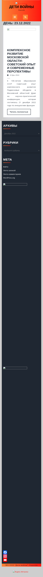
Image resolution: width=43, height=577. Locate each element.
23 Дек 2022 (14, 75)
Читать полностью (20, 113)
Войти (5, 167)
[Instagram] (21, 556)
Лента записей (9, 170)
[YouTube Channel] (21, 560)
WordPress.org (9, 178)
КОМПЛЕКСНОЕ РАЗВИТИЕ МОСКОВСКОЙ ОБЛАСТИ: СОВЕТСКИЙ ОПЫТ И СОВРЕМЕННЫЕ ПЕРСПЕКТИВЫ (21, 60)
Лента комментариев (12, 174)
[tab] (14, 17)
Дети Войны (21, 7)
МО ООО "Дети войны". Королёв (21, 565)
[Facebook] (21, 552)
